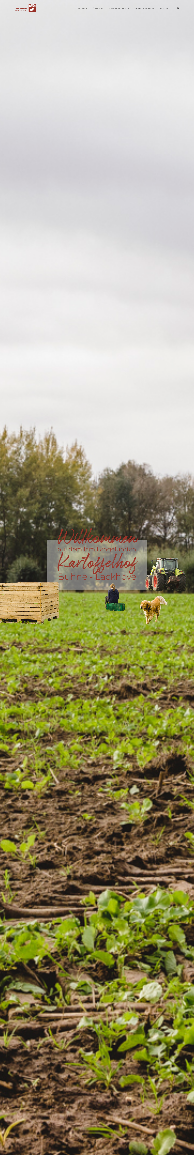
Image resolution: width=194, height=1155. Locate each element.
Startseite (81, 8)
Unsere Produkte (119, 8)
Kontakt (165, 8)
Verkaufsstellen (144, 8)
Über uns (98, 8)
